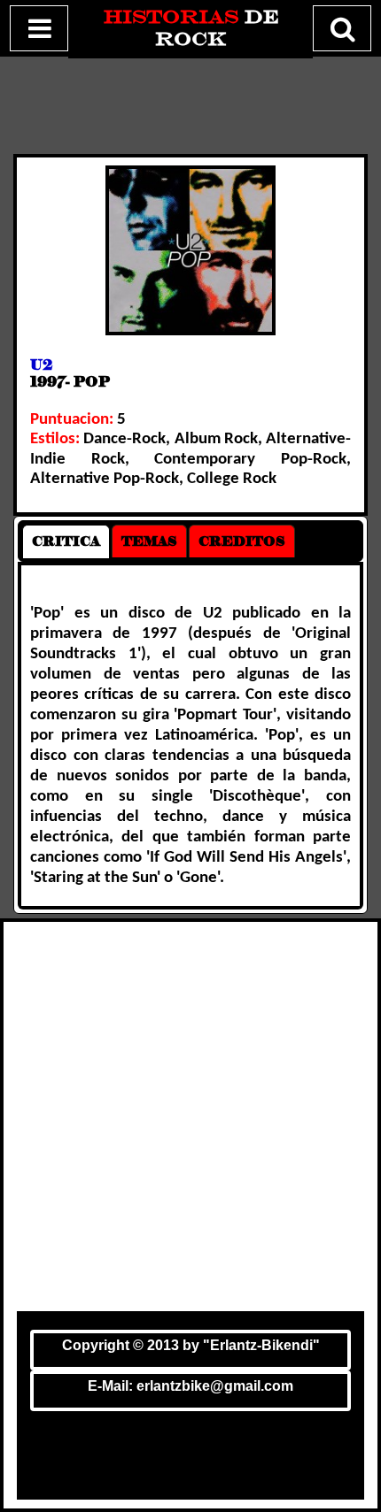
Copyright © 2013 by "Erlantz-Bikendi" (191, 1345)
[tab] (66, 541)
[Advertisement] (190, 1121)
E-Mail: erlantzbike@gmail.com (190, 1385)
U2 (41, 365)
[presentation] (66, 541)
